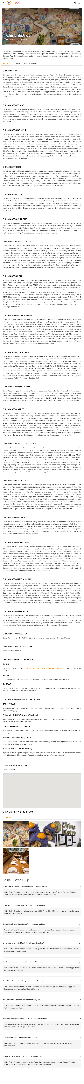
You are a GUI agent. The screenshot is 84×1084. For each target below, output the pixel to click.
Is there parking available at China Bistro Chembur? (23, 943)
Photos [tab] (7, 817)
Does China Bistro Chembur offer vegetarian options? (24, 924)
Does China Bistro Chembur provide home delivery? (23, 981)
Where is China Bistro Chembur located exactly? (22, 1056)
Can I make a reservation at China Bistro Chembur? (23, 962)
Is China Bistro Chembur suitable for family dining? (23, 1000)
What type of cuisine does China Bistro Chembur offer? (25, 886)
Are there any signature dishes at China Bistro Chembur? (25, 1019)
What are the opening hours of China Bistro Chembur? (24, 905)
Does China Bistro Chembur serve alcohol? (20, 1037)
